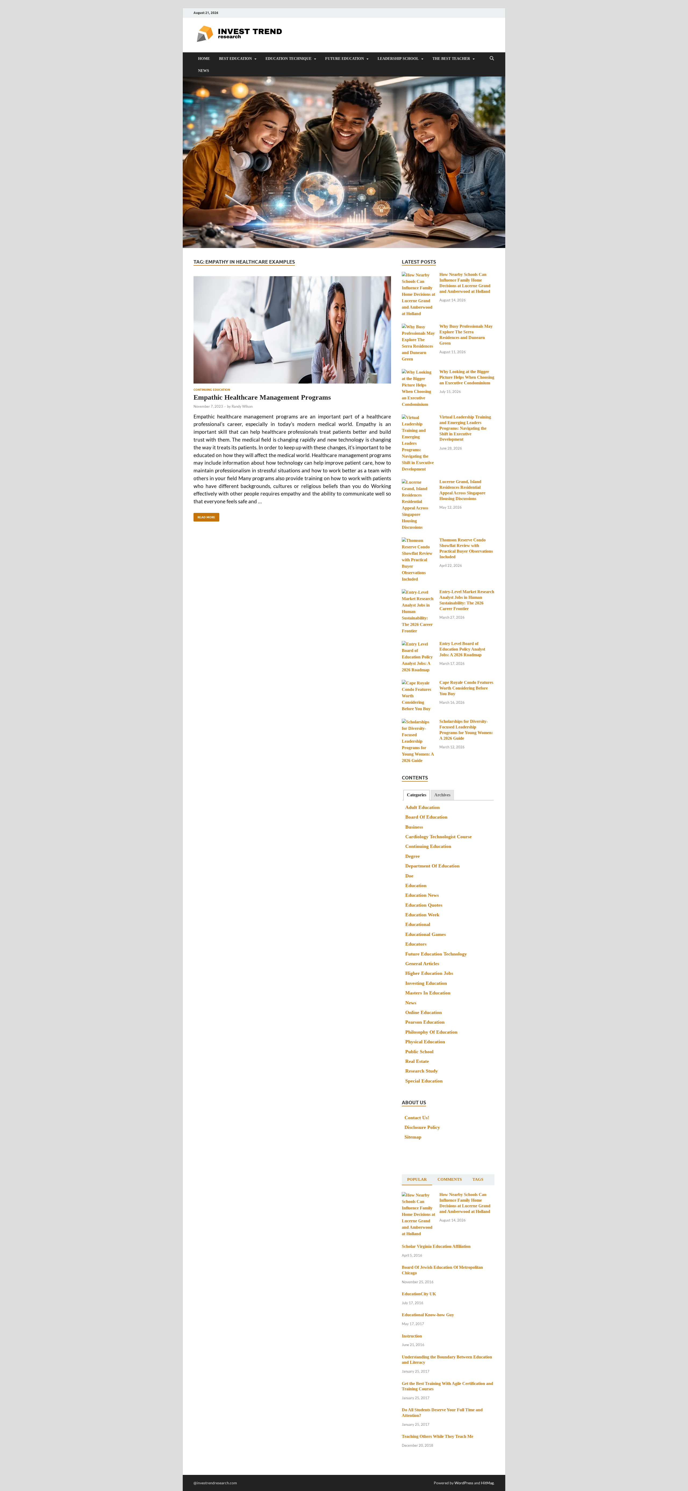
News (203, 70)
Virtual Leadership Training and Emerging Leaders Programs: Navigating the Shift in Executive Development (465, 428)
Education (416, 885)
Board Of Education (426, 817)
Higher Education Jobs (429, 973)
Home (204, 58)
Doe (409, 875)
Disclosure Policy (422, 1127)
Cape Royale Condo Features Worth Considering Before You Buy (466, 688)
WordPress (463, 1483)
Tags (477, 1179)
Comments (450, 1179)
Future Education (344, 58)
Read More (204, 516)
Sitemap (412, 1137)
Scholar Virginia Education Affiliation (436, 1246)
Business (414, 827)
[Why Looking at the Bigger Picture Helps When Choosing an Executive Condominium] (418, 372)
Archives (442, 795)
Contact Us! (416, 1117)
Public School (419, 1051)
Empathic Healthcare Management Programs (262, 397)
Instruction (412, 1336)
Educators (416, 944)
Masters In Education (427, 993)
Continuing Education (212, 390)
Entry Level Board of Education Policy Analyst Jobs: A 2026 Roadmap (462, 649)
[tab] (416, 795)
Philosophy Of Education (431, 1032)
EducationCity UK (419, 1294)
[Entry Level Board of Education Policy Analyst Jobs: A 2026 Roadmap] (418, 644)
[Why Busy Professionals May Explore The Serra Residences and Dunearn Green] (418, 327)
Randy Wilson (242, 406)
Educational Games (425, 934)
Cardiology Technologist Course (438, 836)
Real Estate (417, 1061)
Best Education (235, 58)
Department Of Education (432, 866)
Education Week (422, 914)
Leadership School (398, 58)
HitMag (487, 1483)
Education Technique (288, 58)
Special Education (424, 1081)
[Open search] (492, 58)
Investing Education (426, 983)
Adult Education (422, 807)
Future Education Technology (436, 954)
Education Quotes (423, 905)
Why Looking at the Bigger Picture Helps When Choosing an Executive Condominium (466, 377)
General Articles (422, 963)
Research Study (421, 1071)
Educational (417, 924)
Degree (412, 856)
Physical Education (425, 1041)
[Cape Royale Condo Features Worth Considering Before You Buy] (418, 683)
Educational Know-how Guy (428, 1315)
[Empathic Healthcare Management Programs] (292, 330)
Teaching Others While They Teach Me (437, 1436)
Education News (422, 895)
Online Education (423, 1012)
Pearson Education (425, 1022)
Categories (416, 795)
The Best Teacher (451, 58)
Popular (417, 1179)
